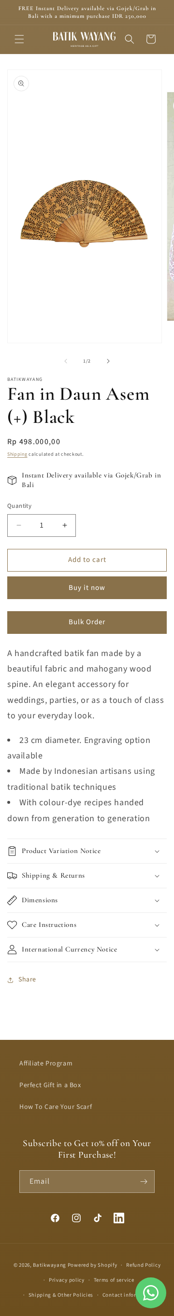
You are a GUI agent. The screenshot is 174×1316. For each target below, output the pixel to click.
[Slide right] (108, 361)
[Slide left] (65, 361)
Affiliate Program (45, 1063)
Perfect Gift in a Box (50, 1085)
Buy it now (87, 588)
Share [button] (27, 979)
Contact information (128, 1295)
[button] (19, 39)
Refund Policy (143, 1265)
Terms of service (114, 1280)
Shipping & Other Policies (61, 1295)
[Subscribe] (143, 1181)
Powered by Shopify (92, 1265)
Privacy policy (67, 1280)
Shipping (17, 454)
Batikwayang (49, 1265)
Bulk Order (87, 622)
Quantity (19, 506)
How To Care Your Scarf (55, 1107)
